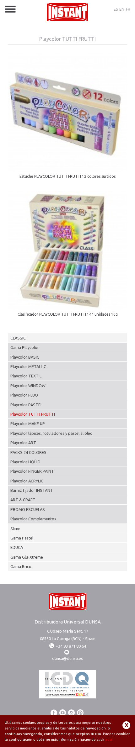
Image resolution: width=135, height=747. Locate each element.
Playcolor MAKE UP (27, 423)
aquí (109, 739)
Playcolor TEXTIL (25, 376)
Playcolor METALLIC (28, 366)
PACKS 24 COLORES (28, 452)
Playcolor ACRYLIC (26, 481)
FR (128, 9)
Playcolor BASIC (24, 357)
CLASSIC (18, 338)
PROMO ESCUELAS (27, 509)
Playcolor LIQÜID (25, 462)
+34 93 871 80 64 (71, 646)
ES (116, 9)
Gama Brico (20, 566)
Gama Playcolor (24, 347)
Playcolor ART (23, 442)
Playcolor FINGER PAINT (32, 471)
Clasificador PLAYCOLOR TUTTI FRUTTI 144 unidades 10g (68, 314)
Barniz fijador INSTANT (31, 490)
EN (121, 9)
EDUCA (16, 547)
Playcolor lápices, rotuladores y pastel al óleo (51, 433)
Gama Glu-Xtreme (26, 557)
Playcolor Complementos (33, 519)
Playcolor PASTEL (26, 404)
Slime (15, 528)
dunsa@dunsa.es (67, 658)
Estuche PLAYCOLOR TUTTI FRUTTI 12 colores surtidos (67, 176)
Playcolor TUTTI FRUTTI (32, 414)
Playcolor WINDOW (28, 385)
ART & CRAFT (22, 499)
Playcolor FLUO (24, 395)
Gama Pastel (21, 538)
